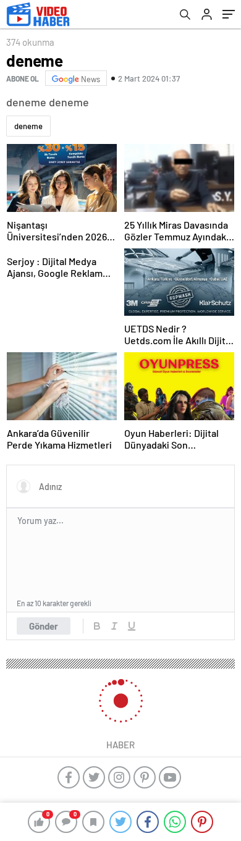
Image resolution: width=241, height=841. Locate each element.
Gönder (43, 626)
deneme (28, 126)
